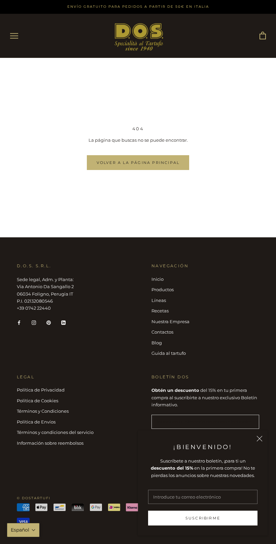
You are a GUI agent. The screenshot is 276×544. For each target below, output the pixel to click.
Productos (162, 289)
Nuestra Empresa (170, 321)
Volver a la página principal (138, 162)
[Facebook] (19, 322)
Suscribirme (202, 518)
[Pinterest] (48, 322)
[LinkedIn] (63, 322)
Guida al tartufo (168, 353)
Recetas (160, 310)
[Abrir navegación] (14, 36)
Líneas (158, 300)
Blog (156, 342)
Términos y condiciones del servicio (55, 432)
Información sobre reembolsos (50, 443)
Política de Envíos (36, 421)
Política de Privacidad (41, 390)
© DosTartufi (33, 498)
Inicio (157, 279)
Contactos (162, 332)
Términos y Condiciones (43, 411)
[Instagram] (34, 322)
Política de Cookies (37, 400)
